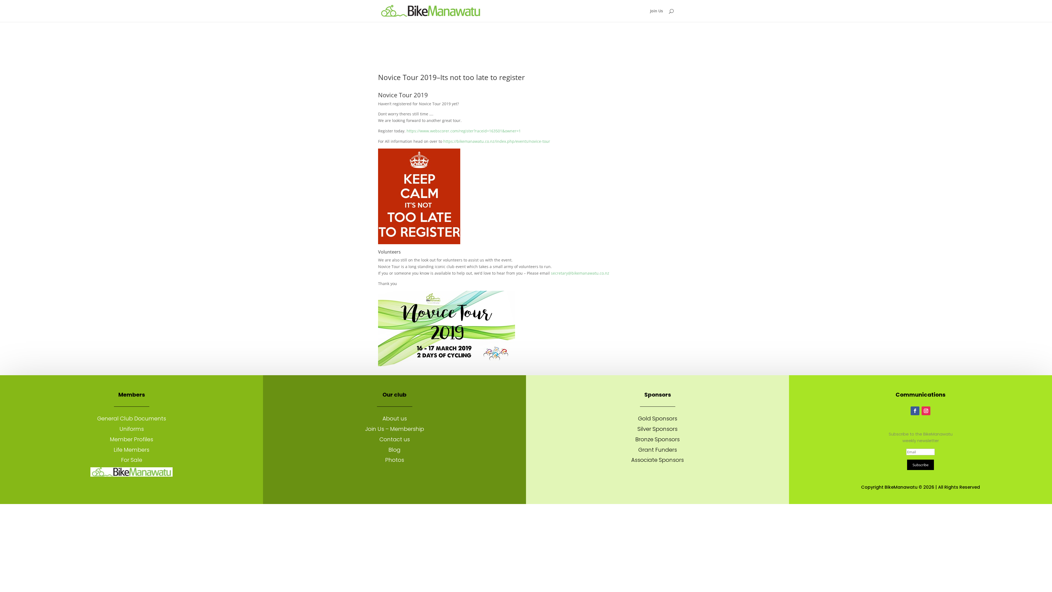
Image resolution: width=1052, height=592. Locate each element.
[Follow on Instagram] (926, 410)
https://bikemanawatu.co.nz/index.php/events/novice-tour (496, 141)
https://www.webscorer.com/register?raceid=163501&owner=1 (464, 130)
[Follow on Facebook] (915, 410)
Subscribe (920, 464)
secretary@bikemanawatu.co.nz (580, 273)
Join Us (656, 11)
